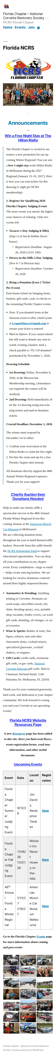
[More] (38, 27)
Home (7, 27)
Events (20, 27)
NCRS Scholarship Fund (22, 551)
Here (45, 810)
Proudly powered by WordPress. (28, 1050)
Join (31, 27)
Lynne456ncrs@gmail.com (29, 323)
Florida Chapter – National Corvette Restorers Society (23, 16)
